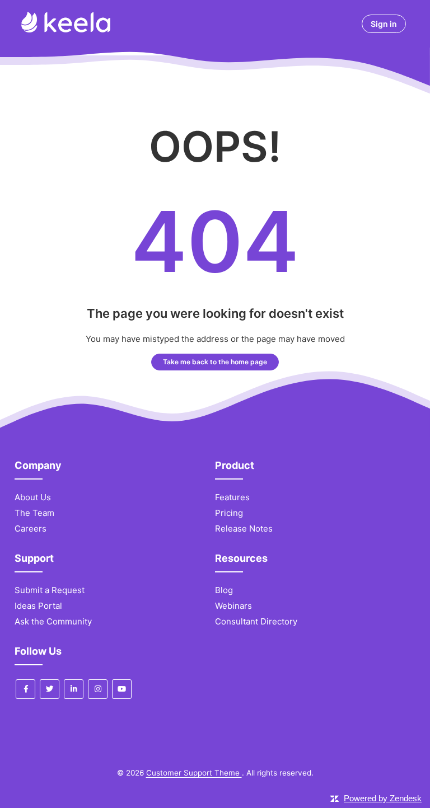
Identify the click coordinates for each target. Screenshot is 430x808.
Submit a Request (50, 590)
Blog (224, 590)
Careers (30, 528)
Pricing (229, 513)
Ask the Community (53, 621)
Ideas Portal (38, 605)
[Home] (65, 29)
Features (232, 497)
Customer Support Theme (194, 772)
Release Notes (244, 528)
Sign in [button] (384, 24)
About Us (33, 497)
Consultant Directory (256, 621)
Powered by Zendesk (383, 798)
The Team (34, 513)
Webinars (233, 605)
